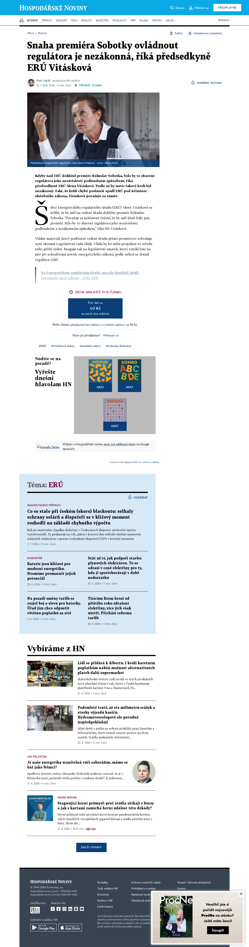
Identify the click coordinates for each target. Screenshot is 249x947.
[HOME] (21, 20)
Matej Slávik (111, 163)
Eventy (181, 888)
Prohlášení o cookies (143, 888)
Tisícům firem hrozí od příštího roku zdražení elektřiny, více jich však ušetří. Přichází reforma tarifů (110, 608)
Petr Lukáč (44, 80)
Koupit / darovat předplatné (194, 882)
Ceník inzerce (105, 906)
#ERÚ (42, 345)
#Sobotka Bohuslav (118, 345)
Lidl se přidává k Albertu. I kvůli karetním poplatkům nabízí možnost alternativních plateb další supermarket (116, 668)
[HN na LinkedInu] (70, 909)
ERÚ (56, 485)
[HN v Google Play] (43, 927)
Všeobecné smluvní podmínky (149, 900)
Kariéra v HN (104, 900)
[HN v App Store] (70, 927)
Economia (103, 894)
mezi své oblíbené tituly (120, 444)
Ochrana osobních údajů (145, 882)
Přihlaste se (110, 335)
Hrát (100, 387)
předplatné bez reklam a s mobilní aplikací (98, 324)
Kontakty (102, 882)
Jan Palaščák (37, 756)
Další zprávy (91, 847)
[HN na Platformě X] (53, 909)
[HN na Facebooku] (58, 909)
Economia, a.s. (55, 887)
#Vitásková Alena (62, 345)
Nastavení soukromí (143, 894)
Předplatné (227, 7)
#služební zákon (90, 345)
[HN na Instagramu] (64, 909)
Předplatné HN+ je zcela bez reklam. (140, 462)
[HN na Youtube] (82, 909)
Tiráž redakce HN (107, 888)
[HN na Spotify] (76, 909)
